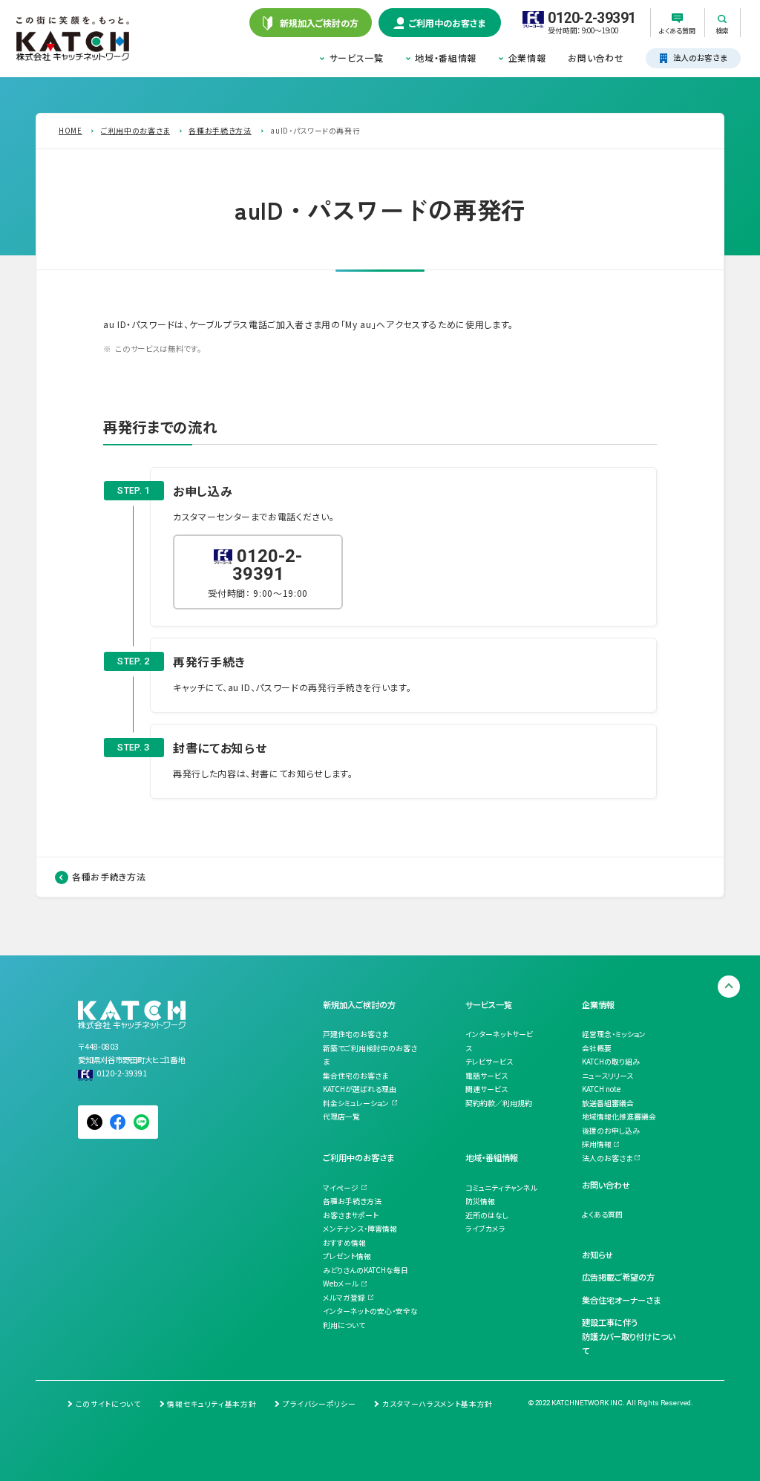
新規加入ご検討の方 (359, 1004)
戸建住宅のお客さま (355, 1034)
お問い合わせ (595, 57)
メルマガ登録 (344, 1297)
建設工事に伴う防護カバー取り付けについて (628, 1336)
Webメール (340, 1283)
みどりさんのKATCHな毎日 (365, 1270)
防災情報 (480, 1201)
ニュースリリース (607, 1075)
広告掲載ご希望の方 (618, 1277)
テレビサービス (489, 1061)
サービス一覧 (357, 57)
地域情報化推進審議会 (619, 1116)
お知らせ (597, 1255)
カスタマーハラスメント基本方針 (437, 1404)
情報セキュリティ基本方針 (211, 1404)
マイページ (340, 1188)
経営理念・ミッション (614, 1034)
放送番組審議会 (608, 1103)
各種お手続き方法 (108, 876)
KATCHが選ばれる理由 (359, 1089)
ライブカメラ (485, 1228)
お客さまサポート (351, 1215)
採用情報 (597, 1144)
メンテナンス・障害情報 (360, 1228)
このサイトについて (108, 1404)
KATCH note (601, 1089)
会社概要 (597, 1048)
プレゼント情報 (347, 1256)
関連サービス (486, 1089)
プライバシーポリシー (319, 1404)
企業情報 (527, 57)
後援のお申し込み (611, 1130)
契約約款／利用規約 (498, 1103)
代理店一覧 (341, 1116)
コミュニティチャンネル (501, 1188)
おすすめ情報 (344, 1243)
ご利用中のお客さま (358, 1157)
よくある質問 (602, 1214)
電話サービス (486, 1075)
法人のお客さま (607, 1158)
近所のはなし (486, 1215)
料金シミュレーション (356, 1103)
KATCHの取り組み (611, 1061)
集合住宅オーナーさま (621, 1300)
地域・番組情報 (445, 57)
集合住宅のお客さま (355, 1075)
